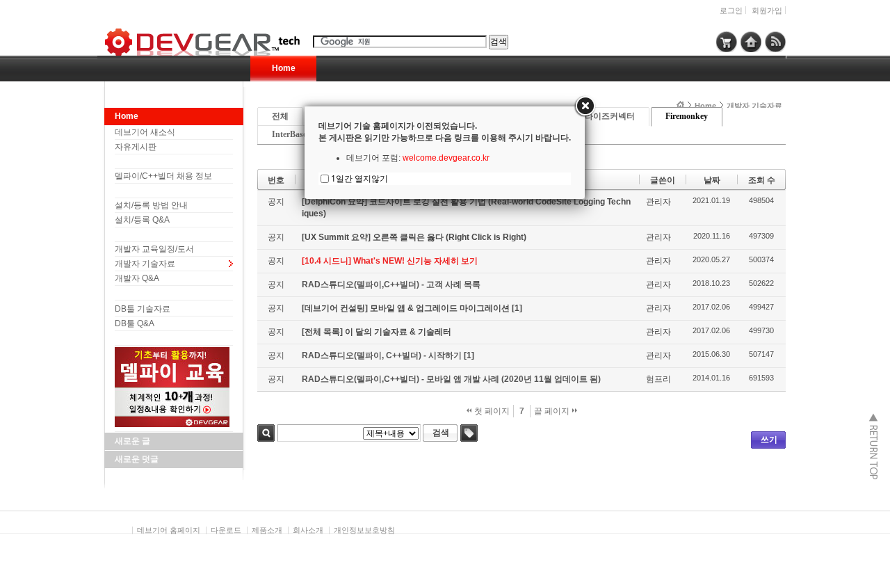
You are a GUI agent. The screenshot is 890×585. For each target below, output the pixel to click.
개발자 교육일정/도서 (154, 249)
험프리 (658, 379)
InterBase (289, 134)
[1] (517, 308)
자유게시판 (135, 147)
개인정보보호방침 (364, 530)
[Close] (584, 106)
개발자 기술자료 (145, 264)
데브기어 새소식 (145, 132)
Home (284, 68)
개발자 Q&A (137, 278)
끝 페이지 (553, 411)
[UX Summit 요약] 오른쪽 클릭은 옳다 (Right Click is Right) (414, 237)
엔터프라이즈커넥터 (597, 116)
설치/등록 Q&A (142, 220)
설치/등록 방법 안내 (151, 205)
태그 (469, 433)
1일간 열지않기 (359, 178)
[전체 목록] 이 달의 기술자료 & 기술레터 (376, 332)
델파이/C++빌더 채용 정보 (163, 176)
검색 (266, 433)
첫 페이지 (491, 411)
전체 (280, 116)
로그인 (731, 10)
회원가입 (767, 10)
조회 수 (761, 180)
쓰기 (769, 439)
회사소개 (308, 530)
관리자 (658, 202)
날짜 (712, 180)
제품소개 (267, 530)
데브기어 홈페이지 (168, 530)
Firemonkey (686, 116)
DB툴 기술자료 (142, 309)
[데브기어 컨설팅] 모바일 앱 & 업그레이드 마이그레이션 (407, 308)
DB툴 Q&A (134, 323)
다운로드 (226, 530)
